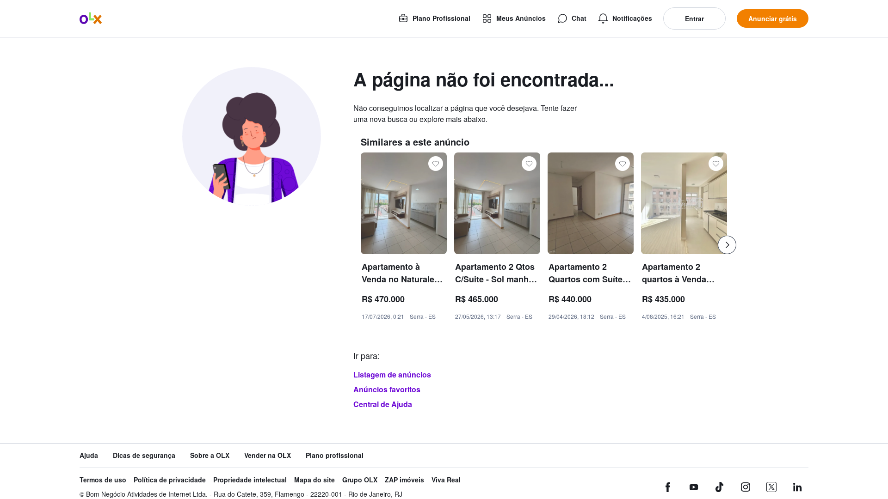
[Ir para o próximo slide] (727, 245)
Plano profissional (335, 455)
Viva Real (446, 479)
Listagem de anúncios (392, 374)
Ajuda (89, 455)
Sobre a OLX (209, 455)
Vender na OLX (267, 455)
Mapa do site (314, 479)
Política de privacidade (170, 479)
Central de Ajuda (382, 404)
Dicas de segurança (144, 455)
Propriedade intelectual (250, 479)
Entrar (694, 18)
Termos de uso (103, 479)
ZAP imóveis (404, 479)
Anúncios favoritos (386, 389)
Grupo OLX (359, 479)
